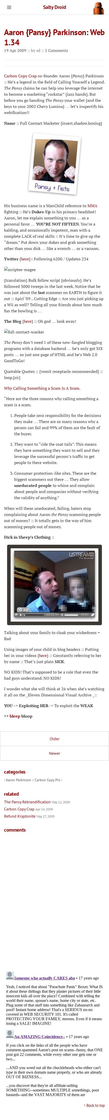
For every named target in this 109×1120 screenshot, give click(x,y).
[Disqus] (54, 901)
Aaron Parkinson (18, 779)
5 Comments (56, 50)
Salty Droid (54, 7)
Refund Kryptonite (29, 816)
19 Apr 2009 (15, 50)
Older (54, 738)
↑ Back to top (94, 1105)
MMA (92, 205)
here (25, 259)
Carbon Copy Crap (20, 76)
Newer (54, 753)
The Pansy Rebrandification (37, 801)
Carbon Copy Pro (47, 779)
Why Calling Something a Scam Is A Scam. (42, 388)
